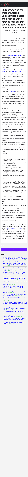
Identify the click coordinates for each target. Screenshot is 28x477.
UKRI (4, 69)
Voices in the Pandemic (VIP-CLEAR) (15, 55)
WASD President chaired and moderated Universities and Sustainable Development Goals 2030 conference (15, 283)
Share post (15, 32)
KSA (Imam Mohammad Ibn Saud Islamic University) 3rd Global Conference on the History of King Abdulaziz (15, 269)
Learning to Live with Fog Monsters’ (14, 228)
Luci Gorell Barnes (11, 91)
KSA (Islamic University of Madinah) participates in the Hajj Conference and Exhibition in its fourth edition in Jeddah (15, 278)
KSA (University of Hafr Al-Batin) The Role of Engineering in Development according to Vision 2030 (14, 308)
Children (8, 30)
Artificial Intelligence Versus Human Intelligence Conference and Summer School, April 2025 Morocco (14, 288)
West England (16, 30)
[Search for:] (14, 246)
